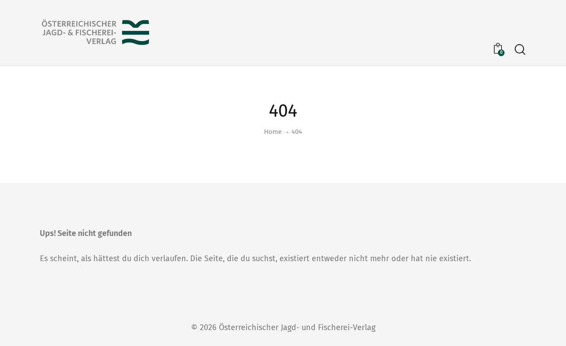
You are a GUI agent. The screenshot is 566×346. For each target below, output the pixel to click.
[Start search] (520, 49)
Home (273, 132)
